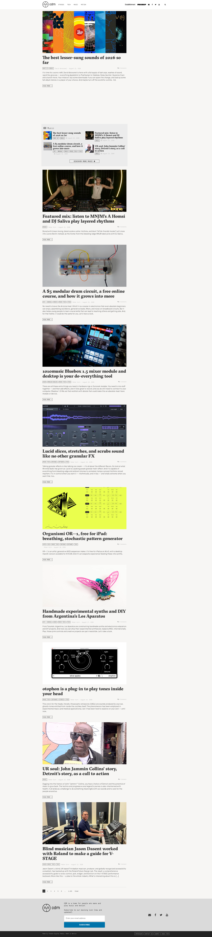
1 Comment (123, 382)
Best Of (45, 68)
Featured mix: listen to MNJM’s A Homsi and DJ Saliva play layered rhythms (109, 135)
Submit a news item (162, 934)
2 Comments (122, 544)
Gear (44, 382)
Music (76, 4)
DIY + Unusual (58, 151)
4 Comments (122, 699)
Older (77, 891)
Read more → (47, 86)
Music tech (73, 151)
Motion (83, 4)
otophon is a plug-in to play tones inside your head (83, 691)
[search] (165, 4)
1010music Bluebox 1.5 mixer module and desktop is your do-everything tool (84, 373)
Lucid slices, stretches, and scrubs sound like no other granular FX (83, 453)
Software (61, 462)
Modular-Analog (52, 382)
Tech (69, 4)
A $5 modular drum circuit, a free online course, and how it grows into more (68, 146)
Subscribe (84, 925)
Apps (44, 544)
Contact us (148, 934)
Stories (61, 4)
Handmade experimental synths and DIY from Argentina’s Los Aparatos (84, 613)
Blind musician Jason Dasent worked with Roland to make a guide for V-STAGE (80, 853)
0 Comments (122, 68)
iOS (49, 544)
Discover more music (84, 161)
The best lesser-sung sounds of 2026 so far (82, 60)
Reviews (54, 462)
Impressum (138, 934)
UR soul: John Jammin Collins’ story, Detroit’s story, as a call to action (110, 148)
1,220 (70, 891)
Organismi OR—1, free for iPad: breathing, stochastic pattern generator (83, 536)
